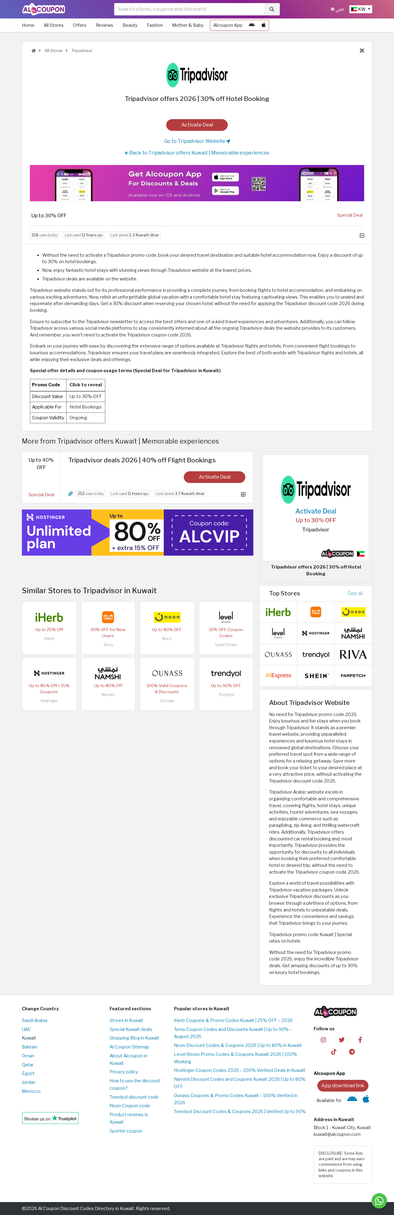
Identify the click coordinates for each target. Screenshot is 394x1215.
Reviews (104, 25)
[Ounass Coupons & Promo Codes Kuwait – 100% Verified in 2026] (167, 673)
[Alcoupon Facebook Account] (360, 1039)
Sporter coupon (126, 1131)
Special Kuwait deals (131, 1029)
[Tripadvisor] (197, 75)
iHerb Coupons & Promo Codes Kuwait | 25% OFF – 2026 (233, 1020)
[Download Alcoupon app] (197, 183)
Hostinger (49, 700)
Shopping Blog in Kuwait (134, 1038)
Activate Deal (197, 125)
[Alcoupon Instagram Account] (323, 1039)
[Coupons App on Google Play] (251, 25)
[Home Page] (43, 9)
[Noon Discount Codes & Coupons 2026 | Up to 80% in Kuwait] (167, 617)
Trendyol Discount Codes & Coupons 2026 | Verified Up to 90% (240, 1111)
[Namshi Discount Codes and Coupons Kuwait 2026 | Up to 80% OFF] (108, 673)
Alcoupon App (228, 25)
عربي (339, 9)
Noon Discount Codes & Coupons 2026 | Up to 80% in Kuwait (238, 1045)
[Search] (272, 9)
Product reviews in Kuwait (129, 1118)
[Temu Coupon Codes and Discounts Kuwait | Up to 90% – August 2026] (108, 617)
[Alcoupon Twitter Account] (341, 1039)
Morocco (31, 1091)
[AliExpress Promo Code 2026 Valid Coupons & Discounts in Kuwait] (278, 675)
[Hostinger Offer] (137, 532)
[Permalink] (70, 493)
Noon (167, 638)
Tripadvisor (81, 50)
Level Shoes (226, 644)
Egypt (28, 1073)
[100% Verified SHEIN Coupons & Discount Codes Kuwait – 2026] (316, 675)
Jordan (28, 1082)
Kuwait (29, 1038)
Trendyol (226, 694)
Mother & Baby (188, 25)
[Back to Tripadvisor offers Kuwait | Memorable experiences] (362, 51)
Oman (28, 1056)
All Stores (54, 25)
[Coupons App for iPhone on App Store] (263, 25)
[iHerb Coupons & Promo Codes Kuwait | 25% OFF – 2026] (49, 617)
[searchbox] (189, 9)
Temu (108, 644)
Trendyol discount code (134, 1097)
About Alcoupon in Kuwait (128, 1059)
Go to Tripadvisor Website (195, 141)
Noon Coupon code (130, 1105)
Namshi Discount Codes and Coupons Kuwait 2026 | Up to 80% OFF (240, 1082)
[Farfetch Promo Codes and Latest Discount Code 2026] (353, 675)
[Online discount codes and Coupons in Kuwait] (33, 50)
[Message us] (379, 1201)
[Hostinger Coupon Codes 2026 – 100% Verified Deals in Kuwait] (49, 673)
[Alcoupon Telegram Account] (352, 1051)
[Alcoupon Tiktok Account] (333, 1051)
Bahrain (29, 1047)
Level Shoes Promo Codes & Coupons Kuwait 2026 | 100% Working (235, 1058)
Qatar (28, 1065)
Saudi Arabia (34, 1020)
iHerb (49, 638)
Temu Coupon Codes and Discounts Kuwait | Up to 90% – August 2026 (233, 1033)
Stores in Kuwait (126, 1020)
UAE (26, 1029)
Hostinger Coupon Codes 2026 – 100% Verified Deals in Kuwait (239, 1070)
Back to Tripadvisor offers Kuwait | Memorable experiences (198, 153)
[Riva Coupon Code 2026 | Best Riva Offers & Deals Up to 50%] (353, 654)
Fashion (155, 25)
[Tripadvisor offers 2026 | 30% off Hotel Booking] (316, 507)
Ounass (167, 700)
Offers (79, 25)
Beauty (130, 25)
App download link (342, 1085)
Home (28, 25)
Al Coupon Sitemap (129, 1047)
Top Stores (284, 593)
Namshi (108, 694)
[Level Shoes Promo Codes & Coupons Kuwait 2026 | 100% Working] (226, 617)
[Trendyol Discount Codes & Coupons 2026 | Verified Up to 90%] (226, 673)
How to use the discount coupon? (135, 1084)
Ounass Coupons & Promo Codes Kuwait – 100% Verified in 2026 (235, 1099)
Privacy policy (124, 1072)
